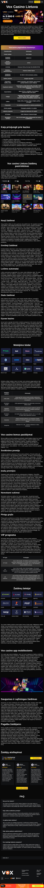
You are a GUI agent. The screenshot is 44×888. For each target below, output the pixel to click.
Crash (26, 181)
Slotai (37, 181)
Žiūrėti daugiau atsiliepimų (22, 788)
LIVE (16, 181)
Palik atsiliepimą (36, 758)
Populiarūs (5, 181)
